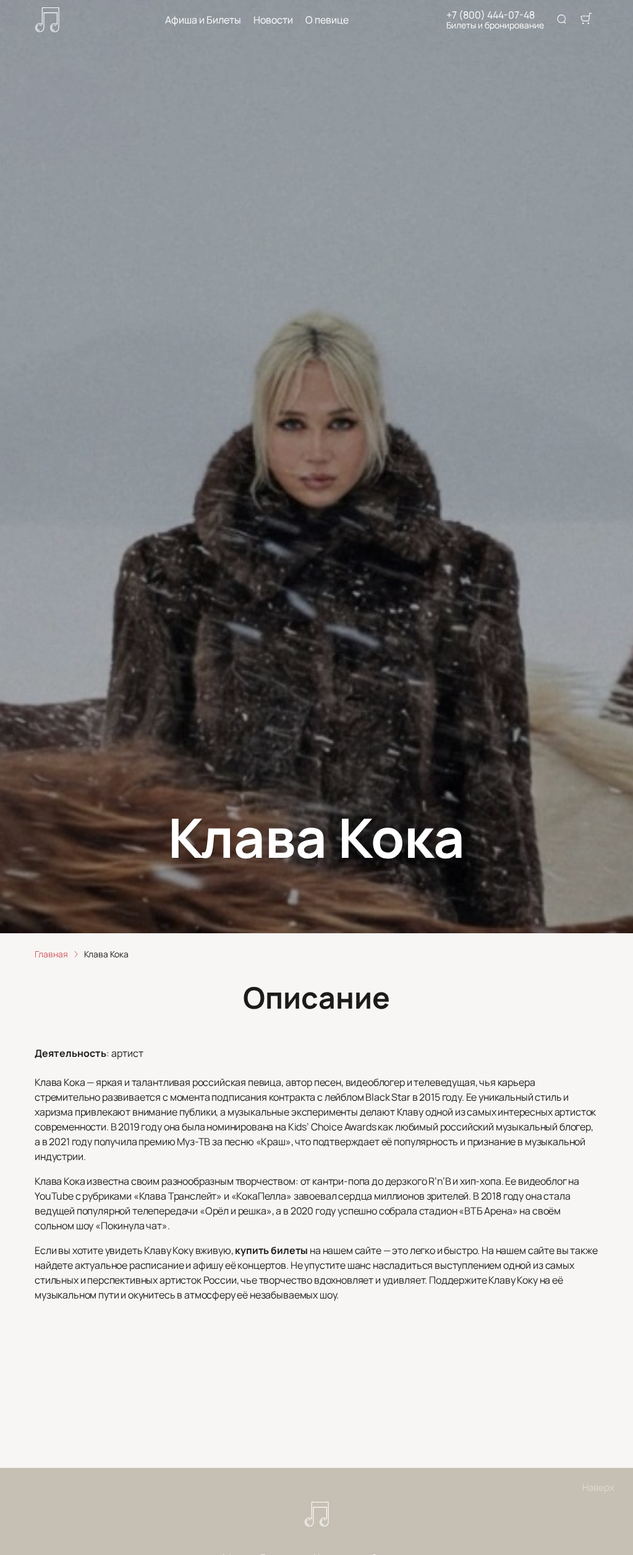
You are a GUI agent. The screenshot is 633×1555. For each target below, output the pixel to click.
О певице (327, 20)
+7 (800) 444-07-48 (490, 14)
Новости (273, 20)
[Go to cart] (586, 19)
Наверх (598, 1487)
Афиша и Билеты (203, 20)
